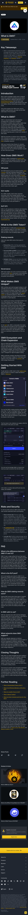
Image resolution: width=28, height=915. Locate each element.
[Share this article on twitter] (2, 755)
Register (20, 2)
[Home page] (9, 3)
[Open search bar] (15, 2)
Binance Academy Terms (10, 908)
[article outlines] (25, 10)
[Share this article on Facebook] (8, 755)
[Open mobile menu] (25, 2)
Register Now (14, 836)
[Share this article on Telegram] (15, 755)
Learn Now (24, 8)
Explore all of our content (13, 850)
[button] (25, 2)
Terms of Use (22, 907)
